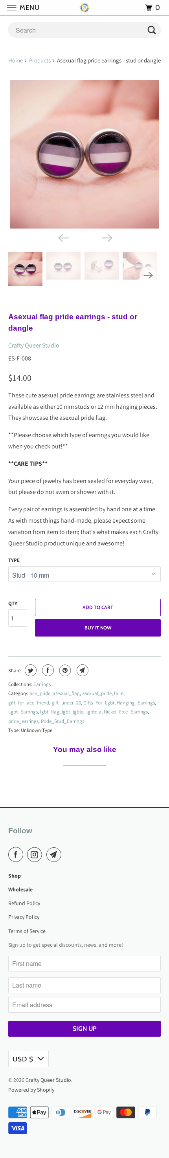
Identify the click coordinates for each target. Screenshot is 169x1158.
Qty (12, 603)
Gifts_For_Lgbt (98, 702)
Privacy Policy (23, 916)
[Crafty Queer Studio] (84, 7)
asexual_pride (97, 693)
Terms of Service (27, 931)
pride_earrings (23, 721)
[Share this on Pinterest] (64, 670)
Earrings (42, 684)
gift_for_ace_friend (28, 702)
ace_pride (39, 693)
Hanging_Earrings (136, 702)
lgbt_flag (49, 711)
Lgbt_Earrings (23, 711)
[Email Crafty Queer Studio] (55, 854)
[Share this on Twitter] (30, 670)
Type (14, 560)
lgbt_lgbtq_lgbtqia (81, 711)
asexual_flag (66, 693)
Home (15, 60)
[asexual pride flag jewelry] (84, 154)
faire (118, 693)
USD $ (23, 1059)
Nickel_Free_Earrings (126, 711)
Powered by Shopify (31, 1089)
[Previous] (62, 237)
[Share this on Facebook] (47, 670)
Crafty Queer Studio (33, 345)
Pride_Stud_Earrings (62, 721)
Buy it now (98, 628)
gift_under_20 (66, 702)
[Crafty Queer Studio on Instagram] (36, 854)
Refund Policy (24, 903)
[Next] (106, 237)
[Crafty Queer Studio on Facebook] (17, 854)
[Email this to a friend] (81, 670)
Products (40, 60)
